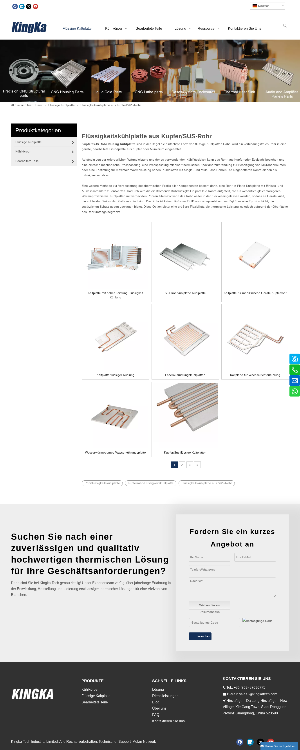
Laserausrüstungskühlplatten (185, 375)
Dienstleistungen (165, 696)
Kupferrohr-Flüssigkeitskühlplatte (150, 483)
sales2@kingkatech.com (258, 694)
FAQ (155, 715)
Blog (155, 702)
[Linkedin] (22, 6)
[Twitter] (28, 6)
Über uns (159, 708)
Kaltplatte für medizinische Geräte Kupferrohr (255, 293)
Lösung (158, 689)
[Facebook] (15, 6)
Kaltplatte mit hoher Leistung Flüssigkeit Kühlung (115, 295)
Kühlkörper (90, 689)
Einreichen (202, 636)
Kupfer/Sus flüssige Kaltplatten (185, 452)
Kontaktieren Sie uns (168, 721)
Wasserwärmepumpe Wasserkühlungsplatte (115, 452)
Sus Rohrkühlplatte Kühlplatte (185, 293)
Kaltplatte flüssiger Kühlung (115, 375)
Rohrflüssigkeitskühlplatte (102, 483)
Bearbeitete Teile (94, 702)
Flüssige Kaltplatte (95, 696)
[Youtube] (35, 6)
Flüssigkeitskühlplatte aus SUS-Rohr (206, 483)
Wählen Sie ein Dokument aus (209, 606)
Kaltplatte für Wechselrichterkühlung (255, 375)
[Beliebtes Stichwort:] (285, 26)
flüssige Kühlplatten (208, 144)
